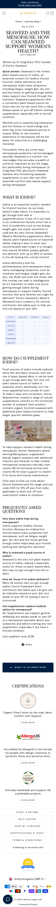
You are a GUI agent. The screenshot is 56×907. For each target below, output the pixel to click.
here (12, 480)
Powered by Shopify (28, 904)
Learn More (28, 722)
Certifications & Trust (27, 833)
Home (18, 21)
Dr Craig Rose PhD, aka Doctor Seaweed (26, 169)
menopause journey (35, 129)
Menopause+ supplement (29, 454)
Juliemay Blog (31, 21)
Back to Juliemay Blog (30, 667)
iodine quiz (29, 305)
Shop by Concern (27, 826)
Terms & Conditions (27, 840)
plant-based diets (22, 376)
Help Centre (27, 819)
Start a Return (27, 812)
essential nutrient (29, 204)
